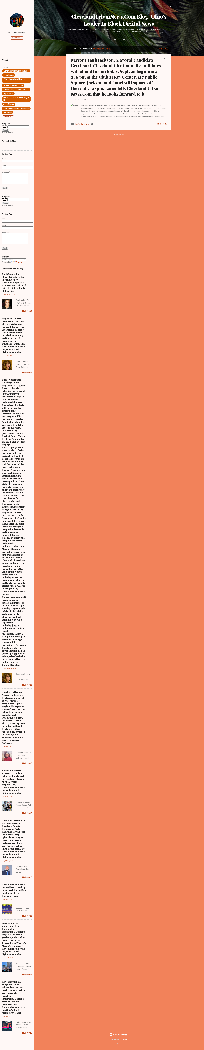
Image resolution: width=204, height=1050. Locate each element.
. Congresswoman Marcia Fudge (16, 71)
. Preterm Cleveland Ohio (13, 85)
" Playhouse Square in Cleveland (16, 108)
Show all (163, 49)
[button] (165, 59)
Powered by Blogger (120, 1035)
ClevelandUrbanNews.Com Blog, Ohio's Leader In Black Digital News (118, 20)
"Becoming (7, 112)
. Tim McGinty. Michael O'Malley (16, 89)
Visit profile (16, 38)
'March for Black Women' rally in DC (16, 99)
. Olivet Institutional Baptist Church (14, 80)
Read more (162, 124)
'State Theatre (8, 104)
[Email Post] (92, 125)
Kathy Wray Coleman (16, 32)
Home (114, 40)
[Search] (169, 6)
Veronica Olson (124, 1039)
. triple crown (8, 94)
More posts (119, 135)
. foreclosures (8, 75)
